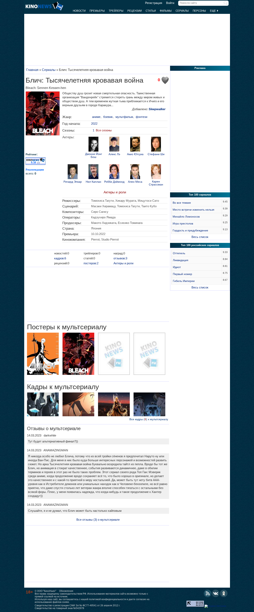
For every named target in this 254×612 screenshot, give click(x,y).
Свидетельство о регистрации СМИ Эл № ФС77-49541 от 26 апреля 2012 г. (77, 605)
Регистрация (153, 3)
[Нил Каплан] (93, 172)
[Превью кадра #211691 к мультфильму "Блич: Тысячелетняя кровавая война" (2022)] (78, 404)
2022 (94, 123)
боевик (108, 116)
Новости (79, 10)
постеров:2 (91, 263)
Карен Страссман (156, 183)
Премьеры (97, 10)
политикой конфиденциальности (107, 599)
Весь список (199, 237)
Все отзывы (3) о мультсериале (98, 519)
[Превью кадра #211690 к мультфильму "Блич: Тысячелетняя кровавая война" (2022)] (43, 404)
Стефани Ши (156, 154)
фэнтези (141, 116)
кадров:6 (60, 258)
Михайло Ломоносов (186, 216)
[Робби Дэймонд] (114, 172)
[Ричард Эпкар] (73, 172)
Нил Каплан (93, 181)
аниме (96, 116)
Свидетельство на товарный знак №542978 (59, 608)
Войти (170, 3)
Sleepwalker (157, 109)
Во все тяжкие (182, 202)
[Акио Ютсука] (135, 145)
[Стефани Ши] (156, 145)
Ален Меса (135, 181)
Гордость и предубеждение (190, 230)
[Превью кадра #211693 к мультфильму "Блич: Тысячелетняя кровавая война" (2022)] (149, 404)
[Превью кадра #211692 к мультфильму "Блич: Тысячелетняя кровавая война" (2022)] (114, 404)
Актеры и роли (115, 192)
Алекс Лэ (114, 154)
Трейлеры (116, 10)
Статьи (151, 10)
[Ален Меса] (135, 172)
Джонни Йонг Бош (93, 155)
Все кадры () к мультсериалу (148, 419)
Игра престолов (183, 223)
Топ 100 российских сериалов (200, 245)
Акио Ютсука (135, 154)
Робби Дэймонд (114, 181)
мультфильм (124, 116)
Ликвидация (180, 260)
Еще (213, 10)
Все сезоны (104, 130)
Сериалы (182, 10)
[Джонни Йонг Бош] (93, 145)
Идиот (177, 267)
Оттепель (179, 253)
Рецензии (134, 10)
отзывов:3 (120, 258)
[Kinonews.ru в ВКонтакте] (215, 593)
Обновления (66, 591)
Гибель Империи (184, 281)
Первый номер (182, 274)
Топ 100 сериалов (200, 194)
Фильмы (166, 10)
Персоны (199, 10)
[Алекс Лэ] (114, 145)
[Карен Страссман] (156, 172)
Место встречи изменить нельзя (193, 209)
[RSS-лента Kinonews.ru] (207, 593)
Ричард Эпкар (73, 181)
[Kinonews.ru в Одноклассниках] (224, 593)
